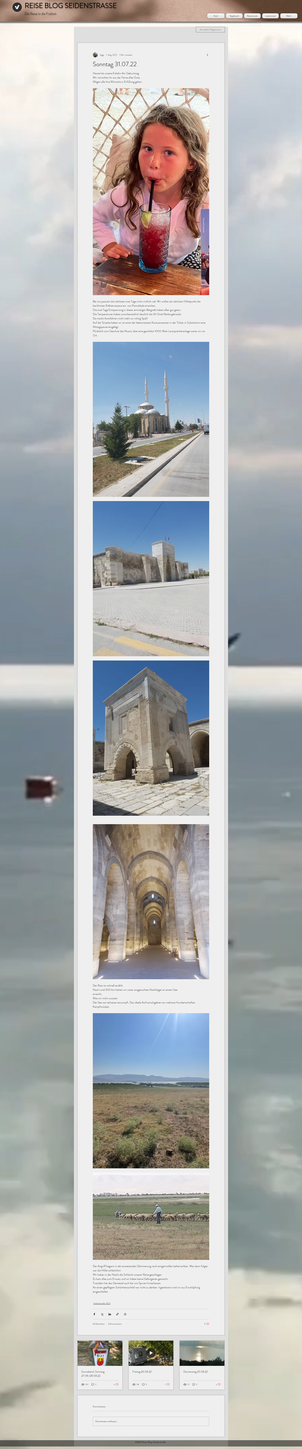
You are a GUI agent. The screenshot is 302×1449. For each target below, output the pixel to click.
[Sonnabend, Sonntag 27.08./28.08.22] (100, 1353)
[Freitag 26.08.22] (151, 1353)
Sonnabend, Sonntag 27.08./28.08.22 (92, 1374)
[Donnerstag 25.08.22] (202, 1353)
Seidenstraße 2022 (101, 1303)
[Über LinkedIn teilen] (109, 1314)
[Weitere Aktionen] (207, 55)
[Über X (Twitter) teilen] (102, 1314)
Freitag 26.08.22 (141, 1372)
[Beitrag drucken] (125, 1314)
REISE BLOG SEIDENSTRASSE (71, 6)
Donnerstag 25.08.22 (195, 1372)
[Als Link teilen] (117, 1314)
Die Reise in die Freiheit (40, 13)
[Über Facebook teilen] (94, 1314)
